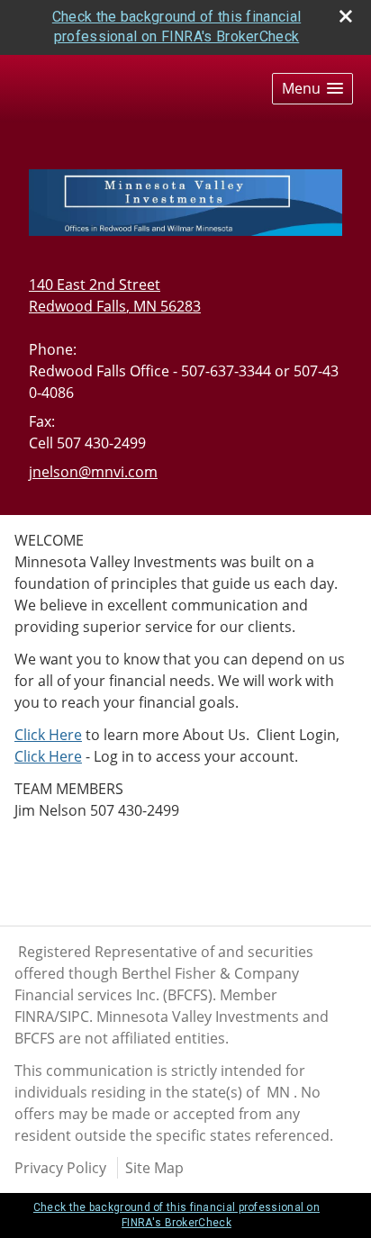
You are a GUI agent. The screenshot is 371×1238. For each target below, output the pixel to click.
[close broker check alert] (346, 16)
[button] (312, 88)
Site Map (154, 1168)
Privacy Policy (60, 1168)
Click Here (48, 735)
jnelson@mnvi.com (93, 472)
